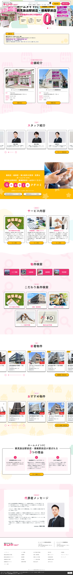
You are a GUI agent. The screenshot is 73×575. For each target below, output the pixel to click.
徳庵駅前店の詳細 (7, 559)
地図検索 (22, 557)
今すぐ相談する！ (36, 474)
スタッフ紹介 (43, 4)
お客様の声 (38, 4)
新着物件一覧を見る (61, 375)
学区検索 (22, 559)
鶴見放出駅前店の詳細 (8, 554)
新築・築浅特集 (36, 554)
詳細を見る (19, 103)
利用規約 (62, 552)
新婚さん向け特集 (36, 557)
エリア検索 (23, 552)
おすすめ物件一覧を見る (62, 425)
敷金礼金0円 (35, 561)
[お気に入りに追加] (4, 353)
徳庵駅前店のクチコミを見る (32, 194)
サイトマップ (63, 557)
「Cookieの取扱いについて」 (11, 573)
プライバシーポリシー (65, 554)
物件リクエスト (50, 554)
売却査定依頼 (50, 557)
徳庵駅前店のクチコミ (8, 561)
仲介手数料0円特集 (36, 552)
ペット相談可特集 (36, 559)
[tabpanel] (36, 14)
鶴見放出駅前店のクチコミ (9, 557)
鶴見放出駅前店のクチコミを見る (13, 194)
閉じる (70, 572)
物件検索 (29, 4)
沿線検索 (22, 554)
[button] (5, 152)
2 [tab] (49, 28)
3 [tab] (50, 28)
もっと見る (14, 243)
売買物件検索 (23, 561)
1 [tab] (47, 28)
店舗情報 (34, 4)
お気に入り (49, 4)
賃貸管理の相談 (50, 559)
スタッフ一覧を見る (61, 152)
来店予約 (56, 3)
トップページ (6, 552)
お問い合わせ (65, 3)
